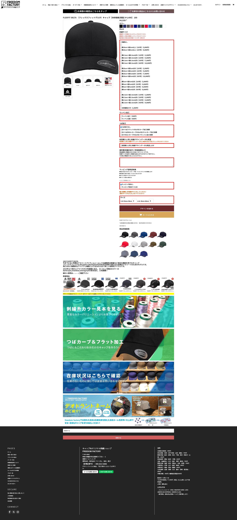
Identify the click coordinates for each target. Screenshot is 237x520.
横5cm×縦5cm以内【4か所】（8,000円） (135, 89)
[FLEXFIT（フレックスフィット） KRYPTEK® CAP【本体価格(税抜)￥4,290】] (167, 283)
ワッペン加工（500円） (129, 116)
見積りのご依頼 (11, 465)
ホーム (9, 452)
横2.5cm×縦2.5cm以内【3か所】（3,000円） (137, 100)
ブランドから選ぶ (12, 457)
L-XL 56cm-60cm (143, 201)
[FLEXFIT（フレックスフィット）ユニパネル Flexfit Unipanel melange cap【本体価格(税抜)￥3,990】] (139, 283)
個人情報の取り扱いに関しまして (16, 493)
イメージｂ (67, 96)
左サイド (88, 85)
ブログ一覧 (10, 473)
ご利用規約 (10, 496)
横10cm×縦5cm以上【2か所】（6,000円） (136, 50)
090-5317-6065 (101, 464)
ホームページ (76, 273)
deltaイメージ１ (108, 85)
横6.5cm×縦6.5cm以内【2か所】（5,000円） (137, 58)
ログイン (217, 5)
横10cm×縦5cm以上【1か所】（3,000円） (136, 47)
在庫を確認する (122, 226)
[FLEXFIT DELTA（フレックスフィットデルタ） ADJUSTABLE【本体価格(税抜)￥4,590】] (83, 283)
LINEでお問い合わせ (106, 472)
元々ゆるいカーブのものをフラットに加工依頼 (137, 135)
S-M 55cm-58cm (126, 201)
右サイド (98, 85)
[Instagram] (18, 512)
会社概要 (10, 501)
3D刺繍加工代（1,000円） (130, 108)
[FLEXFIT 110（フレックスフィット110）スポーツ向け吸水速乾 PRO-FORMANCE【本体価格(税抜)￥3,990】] (111, 283)
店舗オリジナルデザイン (14, 478)
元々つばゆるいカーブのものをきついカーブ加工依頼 (139, 132)
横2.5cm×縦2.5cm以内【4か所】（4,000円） (137, 102)
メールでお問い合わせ (90, 472)
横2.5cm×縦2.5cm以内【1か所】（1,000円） (137, 95)
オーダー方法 (11, 460)
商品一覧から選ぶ (12, 454)
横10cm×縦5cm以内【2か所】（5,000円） (136, 71)
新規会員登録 (226, 5)
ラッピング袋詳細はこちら (125, 180)
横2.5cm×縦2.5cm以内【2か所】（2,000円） (137, 97)
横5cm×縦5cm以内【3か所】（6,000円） (135, 87)
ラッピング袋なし (127, 184)
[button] (53, 5)
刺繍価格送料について (13, 462)
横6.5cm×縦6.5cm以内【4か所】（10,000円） (137, 63)
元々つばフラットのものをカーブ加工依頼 (136, 129)
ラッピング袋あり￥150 (129, 187)
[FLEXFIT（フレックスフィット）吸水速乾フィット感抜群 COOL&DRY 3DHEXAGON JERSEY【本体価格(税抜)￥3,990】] (125, 283)
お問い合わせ (11, 475)
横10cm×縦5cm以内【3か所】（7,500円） (136, 74)
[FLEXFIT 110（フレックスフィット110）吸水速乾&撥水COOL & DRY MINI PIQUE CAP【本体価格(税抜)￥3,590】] (97, 283)
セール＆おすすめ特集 (13, 470)
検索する (65, 428)
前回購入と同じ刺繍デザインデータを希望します (138, 145)
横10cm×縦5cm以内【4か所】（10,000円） (136, 76)
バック (77, 85)
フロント (67, 85)
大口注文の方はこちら (13, 481)
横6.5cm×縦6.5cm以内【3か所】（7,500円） (137, 60)
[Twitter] (14, 512)
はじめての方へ (11, 483)
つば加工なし (126, 127)
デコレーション (128, 220)
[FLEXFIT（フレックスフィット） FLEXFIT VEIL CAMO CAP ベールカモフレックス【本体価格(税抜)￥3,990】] (153, 283)
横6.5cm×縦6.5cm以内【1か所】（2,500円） (137, 55)
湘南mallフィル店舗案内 (14, 468)
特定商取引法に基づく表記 (14, 498)
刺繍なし (125, 42)
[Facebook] (9, 512)
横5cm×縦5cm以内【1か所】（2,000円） (135, 81)
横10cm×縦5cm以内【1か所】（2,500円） (136, 68)
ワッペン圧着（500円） (129, 119)
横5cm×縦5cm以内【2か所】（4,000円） (135, 84)
